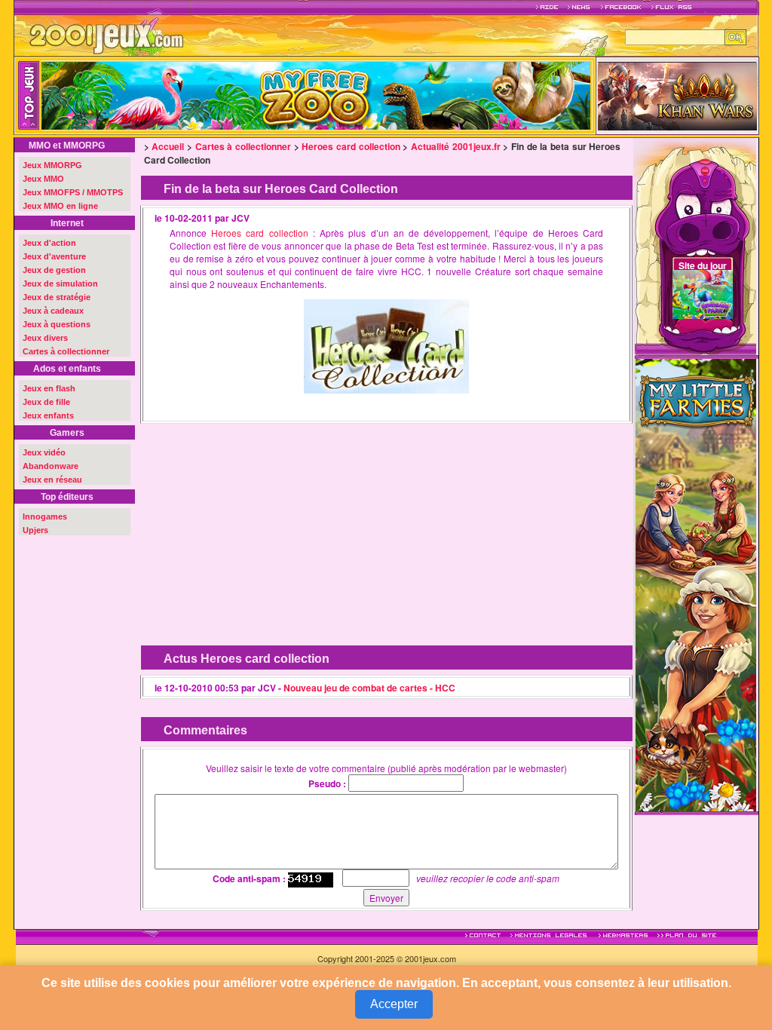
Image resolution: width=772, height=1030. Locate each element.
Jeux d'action (49, 242)
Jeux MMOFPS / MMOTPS (73, 192)
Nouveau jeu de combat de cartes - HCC (369, 687)
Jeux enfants (48, 415)
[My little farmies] (696, 583)
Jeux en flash (49, 388)
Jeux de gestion (54, 269)
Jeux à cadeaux (53, 310)
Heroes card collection (351, 146)
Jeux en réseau (52, 479)
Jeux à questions (56, 324)
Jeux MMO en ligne (60, 205)
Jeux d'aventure (54, 256)
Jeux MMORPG (52, 165)
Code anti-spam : (249, 878)
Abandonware (50, 466)
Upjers (35, 530)
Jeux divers (45, 337)
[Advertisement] (265, 523)
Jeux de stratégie (56, 297)
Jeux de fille (46, 401)
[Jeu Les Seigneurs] (677, 94)
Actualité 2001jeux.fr (456, 146)
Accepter (394, 1004)
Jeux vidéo (44, 452)
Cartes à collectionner (66, 351)
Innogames (45, 516)
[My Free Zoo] (400, 96)
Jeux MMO (43, 178)
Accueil (168, 146)
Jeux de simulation (60, 283)
